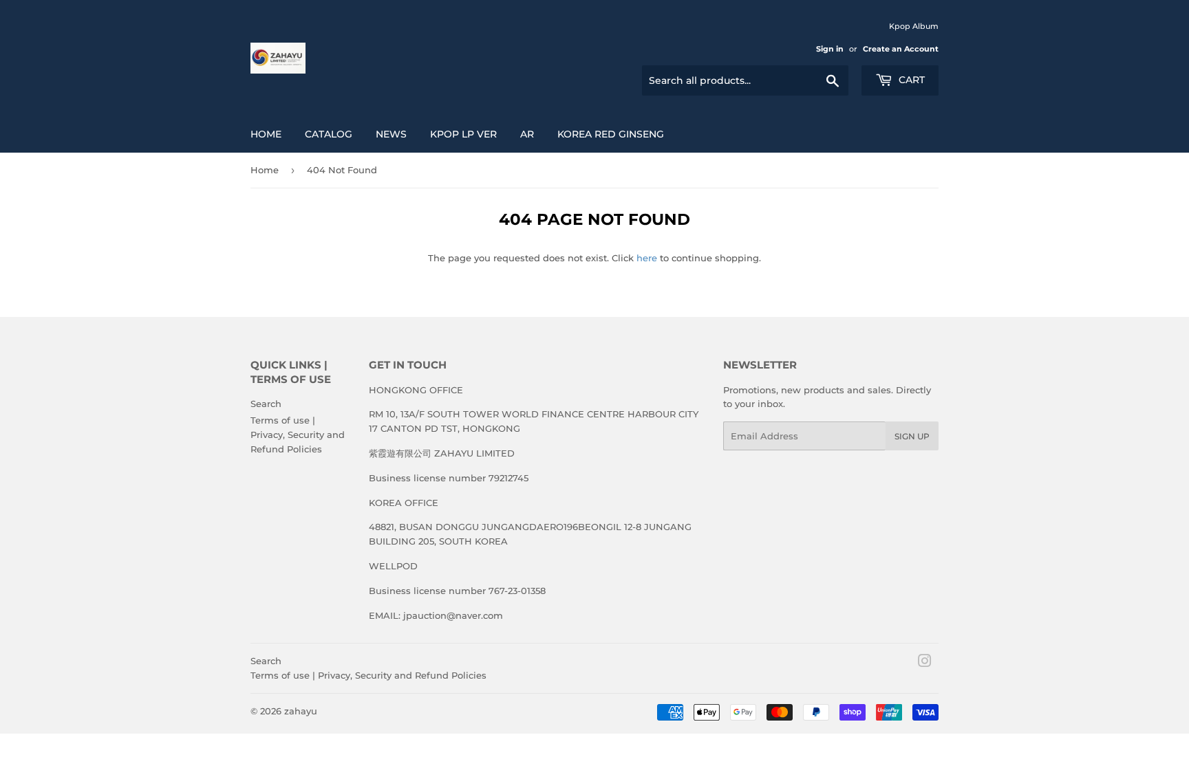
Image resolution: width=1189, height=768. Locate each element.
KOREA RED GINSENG (610, 134)
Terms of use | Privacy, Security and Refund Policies (297, 434)
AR (527, 134)
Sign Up (912, 436)
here (646, 257)
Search (265, 403)
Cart (910, 80)
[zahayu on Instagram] (925, 662)
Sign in (830, 49)
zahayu (300, 710)
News (391, 134)
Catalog (328, 134)
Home (265, 134)
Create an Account (901, 49)
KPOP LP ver (463, 134)
